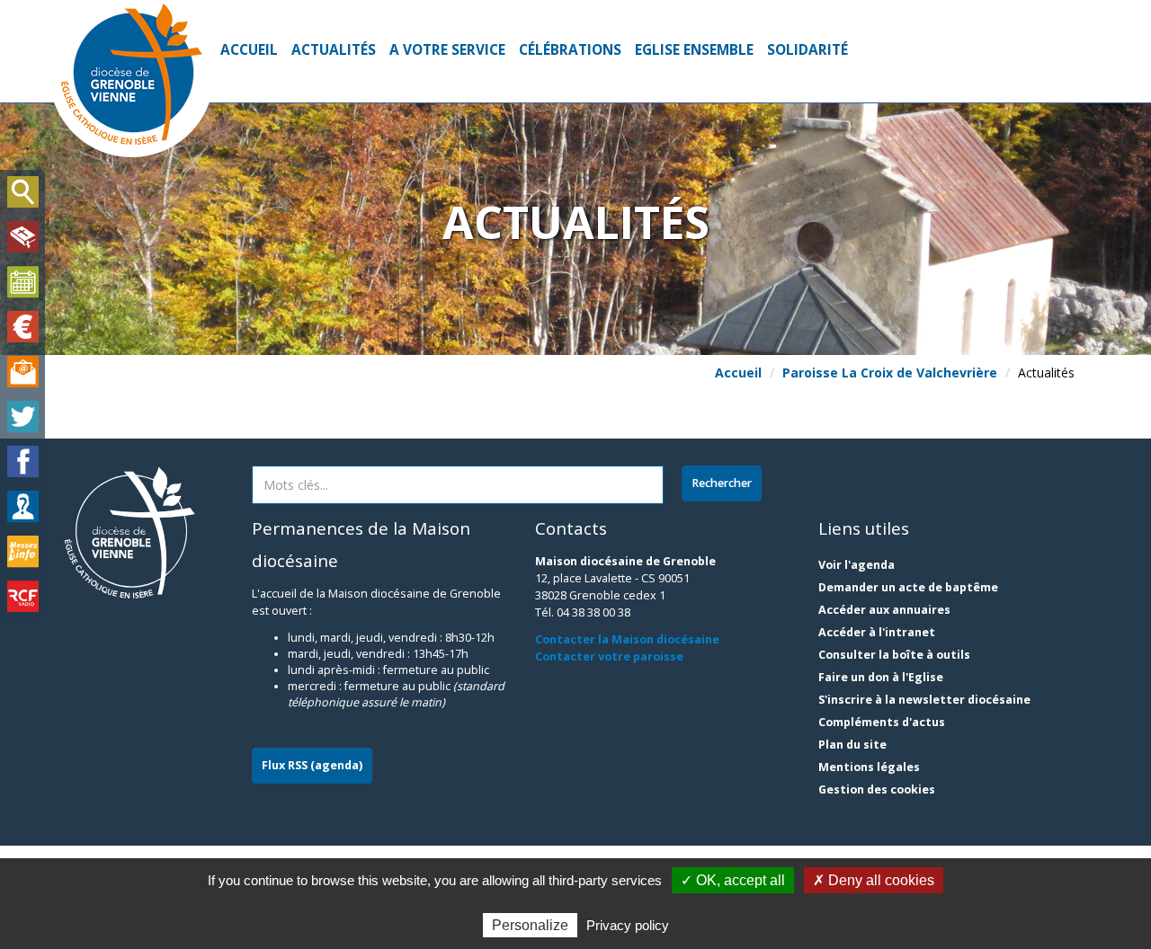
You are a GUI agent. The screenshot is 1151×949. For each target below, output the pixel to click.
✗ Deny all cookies (873, 880)
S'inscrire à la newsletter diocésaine (924, 699)
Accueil (249, 49)
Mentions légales (869, 767)
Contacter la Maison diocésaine (627, 639)
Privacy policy (627, 925)
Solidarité (807, 49)
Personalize (530, 925)
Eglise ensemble (694, 49)
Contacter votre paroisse (609, 656)
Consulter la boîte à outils (894, 654)
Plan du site (852, 744)
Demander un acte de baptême (908, 587)
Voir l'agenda (856, 564)
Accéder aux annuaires (884, 609)
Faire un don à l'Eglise (880, 677)
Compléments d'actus (881, 722)
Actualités (333, 49)
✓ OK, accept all (733, 880)
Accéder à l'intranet (876, 632)
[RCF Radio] (22, 596)
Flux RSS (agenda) (312, 765)
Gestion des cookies (876, 789)
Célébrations (570, 49)
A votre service (447, 49)
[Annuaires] (22, 506)
